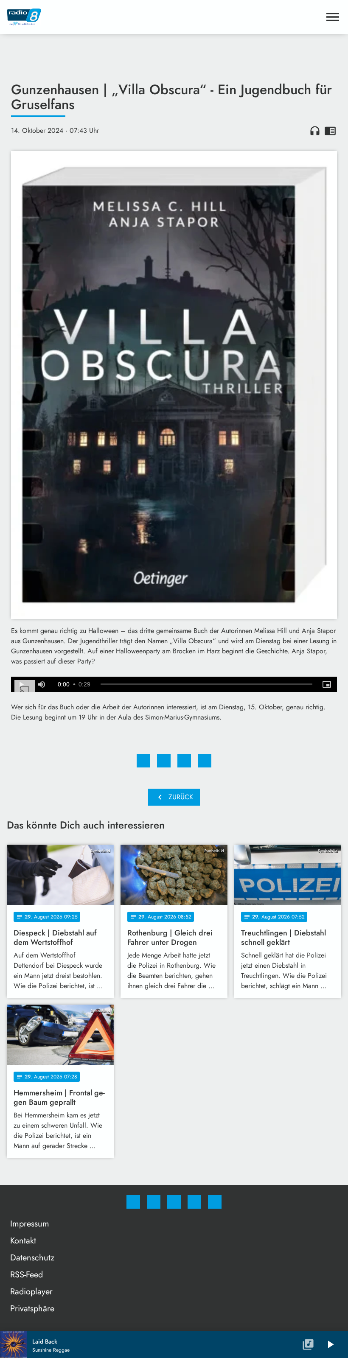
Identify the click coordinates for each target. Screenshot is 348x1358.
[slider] (206, 684)
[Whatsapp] (174, 1202)
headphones (315, 131)
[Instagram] (153, 1202)
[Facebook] (133, 1202)
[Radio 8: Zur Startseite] (164, 16)
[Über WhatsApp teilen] (184, 760)
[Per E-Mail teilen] (204, 760)
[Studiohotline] (194, 1202)
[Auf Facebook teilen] (143, 760)
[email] (215, 1202)
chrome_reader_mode (330, 131)
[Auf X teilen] (164, 760)
